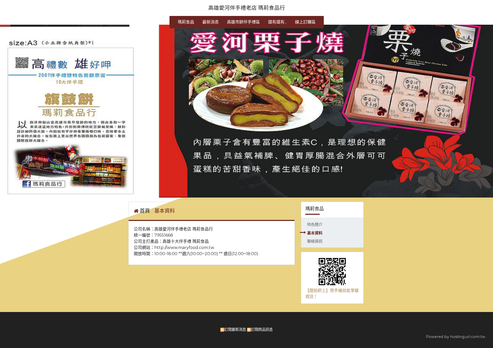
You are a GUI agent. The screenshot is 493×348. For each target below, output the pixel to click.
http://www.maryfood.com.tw (184, 247)
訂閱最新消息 (235, 329)
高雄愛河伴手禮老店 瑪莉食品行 (246, 8)
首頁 (145, 211)
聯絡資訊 (315, 241)
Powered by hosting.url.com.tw (455, 336)
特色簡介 (315, 224)
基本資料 (315, 232)
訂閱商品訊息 (262, 329)
